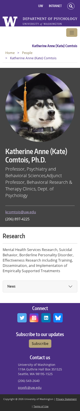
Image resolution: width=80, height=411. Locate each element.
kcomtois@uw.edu (20, 212)
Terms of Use (41, 406)
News (11, 286)
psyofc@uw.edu (30, 387)
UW (40, 6)
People (27, 52)
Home (10, 52)
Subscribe (40, 343)
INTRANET (55, 6)
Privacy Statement (66, 399)
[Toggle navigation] (71, 32)
